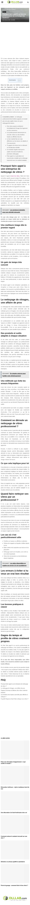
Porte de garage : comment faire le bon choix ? (14, 885)
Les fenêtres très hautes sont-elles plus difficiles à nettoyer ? (14, 695)
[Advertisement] (15, 41)
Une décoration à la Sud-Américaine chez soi (14, 812)
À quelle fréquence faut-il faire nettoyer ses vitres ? (14, 699)
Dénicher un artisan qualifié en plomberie (13, 861)
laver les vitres (15, 176)
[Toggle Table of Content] (18, 80)
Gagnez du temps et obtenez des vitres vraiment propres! (14, 691)
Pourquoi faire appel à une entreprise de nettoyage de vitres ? (14, 685)
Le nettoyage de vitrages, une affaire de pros (13, 688)
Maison (4, 11)
